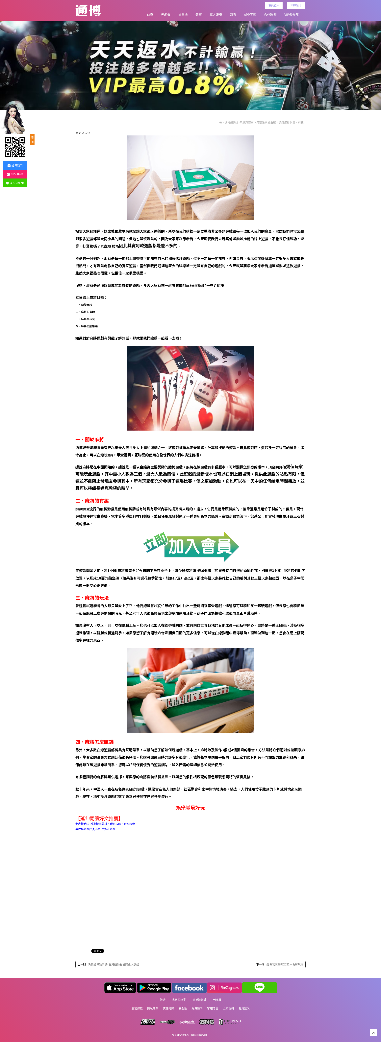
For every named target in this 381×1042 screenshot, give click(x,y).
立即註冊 (295, 5)
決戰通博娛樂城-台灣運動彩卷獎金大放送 (113, 964)
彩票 (233, 14)
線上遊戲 (281, 626)
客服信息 (212, 1008)
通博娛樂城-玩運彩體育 (239, 122)
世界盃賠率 (179, 1000)
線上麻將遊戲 (194, 286)
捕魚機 (183, 14)
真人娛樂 (216, 14)
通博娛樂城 (199, 1000)
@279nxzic (17, 183)
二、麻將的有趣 (85, 312)
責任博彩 (168, 1008)
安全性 (183, 1008)
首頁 (150, 14)
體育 (198, 14)
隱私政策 (152, 1008)
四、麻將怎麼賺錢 (86, 326)
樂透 (162, 1000)
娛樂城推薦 (82, 509)
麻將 (110, 455)
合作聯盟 (270, 14)
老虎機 (165, 14)
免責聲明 (197, 1008)
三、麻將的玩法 (85, 319)
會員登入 (273, 5)
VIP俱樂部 (291, 14)
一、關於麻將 (83, 305)
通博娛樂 (17, 165)
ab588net (17, 174)
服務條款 (137, 1008)
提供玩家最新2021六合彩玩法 (285, 964)
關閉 (32, 139)
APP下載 (250, 14)
